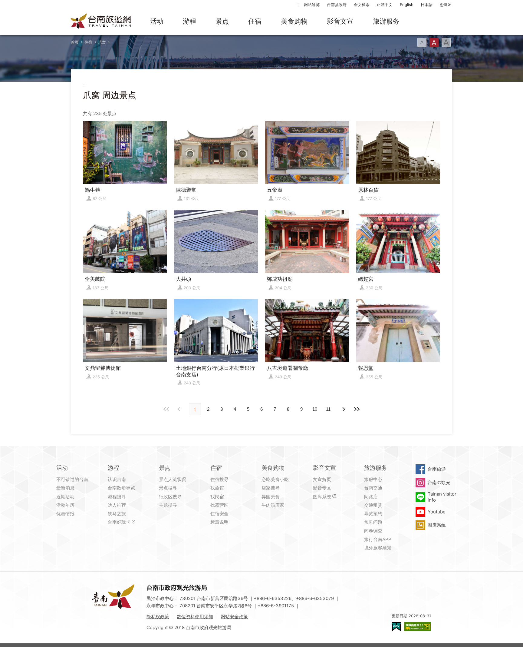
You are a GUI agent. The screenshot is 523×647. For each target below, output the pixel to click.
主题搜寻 (168, 505)
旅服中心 (373, 479)
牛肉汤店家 (273, 505)
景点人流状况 (172, 479)
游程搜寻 (117, 496)
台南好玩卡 (119, 522)
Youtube (437, 512)
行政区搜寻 (170, 496)
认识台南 (117, 479)
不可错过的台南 (72, 479)
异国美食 (271, 496)
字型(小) (421, 42)
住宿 (255, 21)
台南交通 (373, 488)
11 (328, 409)
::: (298, 4)
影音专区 (322, 488)
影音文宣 (340, 21)
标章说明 (219, 522)
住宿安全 (219, 513)
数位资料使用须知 (195, 616)
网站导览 (312, 4)
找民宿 (217, 496)
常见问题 (373, 522)
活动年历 (65, 505)
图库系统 (322, 496)
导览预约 (373, 513)
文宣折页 (322, 479)
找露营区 (219, 505)
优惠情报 (65, 513)
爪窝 (102, 42)
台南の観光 (439, 482)
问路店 (371, 496)
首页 (75, 42)
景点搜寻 (168, 488)
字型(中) (434, 42)
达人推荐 (117, 505)
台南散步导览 (121, 488)
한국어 (446, 4)
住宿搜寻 (219, 479)
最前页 (166, 409)
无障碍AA (417, 626)
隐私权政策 (157, 616)
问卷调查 (373, 531)
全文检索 (362, 4)
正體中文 (385, 4)
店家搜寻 (271, 488)
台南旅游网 (101, 21)
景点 (222, 21)
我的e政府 (396, 626)
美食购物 (294, 21)
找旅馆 (217, 488)
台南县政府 (337, 4)
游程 (189, 21)
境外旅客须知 (377, 548)
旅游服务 (386, 21)
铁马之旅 (117, 513)
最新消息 (65, 488)
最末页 (356, 409)
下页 (180, 409)
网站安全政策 (234, 616)
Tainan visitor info (442, 497)
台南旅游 (437, 469)
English (406, 4)
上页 (343, 409)
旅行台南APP (377, 539)
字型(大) (446, 42)
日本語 (427, 4)
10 (314, 409)
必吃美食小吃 (275, 479)
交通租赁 (373, 505)
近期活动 (65, 496)
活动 (156, 21)
